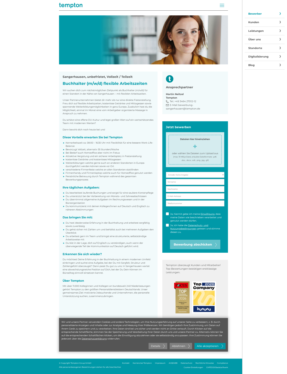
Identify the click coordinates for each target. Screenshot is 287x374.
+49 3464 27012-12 (185, 101)
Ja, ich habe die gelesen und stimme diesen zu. (195, 228)
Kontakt (125, 363)
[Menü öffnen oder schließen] (222, 5)
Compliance (222, 363)
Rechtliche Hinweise (205, 363)
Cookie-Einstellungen (193, 367)
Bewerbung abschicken (193, 244)
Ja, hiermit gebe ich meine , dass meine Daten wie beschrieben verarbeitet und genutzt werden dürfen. (196, 217)
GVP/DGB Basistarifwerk (217, 367)
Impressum (160, 363)
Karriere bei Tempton (142, 363)
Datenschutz (186, 363)
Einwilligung (208, 214)
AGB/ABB (173, 363)
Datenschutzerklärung (94, 338)
